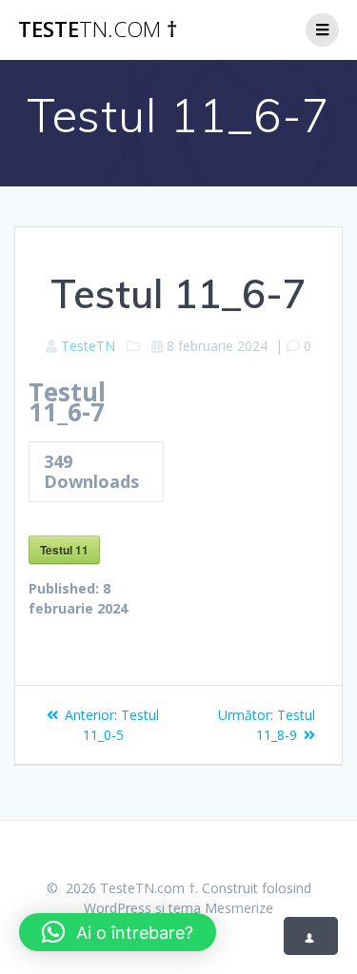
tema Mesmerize (221, 908)
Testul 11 (64, 549)
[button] (117, 932)
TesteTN (88, 346)
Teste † (97, 29)
